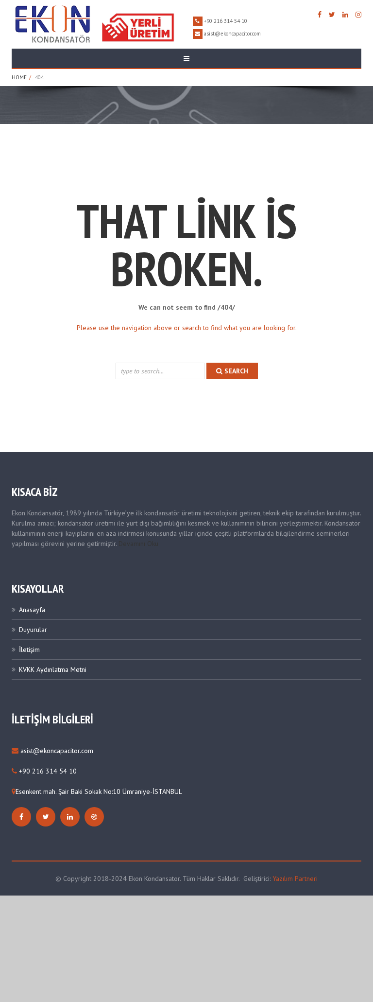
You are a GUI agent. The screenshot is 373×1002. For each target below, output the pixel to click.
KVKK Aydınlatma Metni (52, 669)
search (235, 371)
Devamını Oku (138, 543)
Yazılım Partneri (295, 878)
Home (19, 77)
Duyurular (33, 629)
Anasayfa (32, 609)
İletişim (29, 649)
